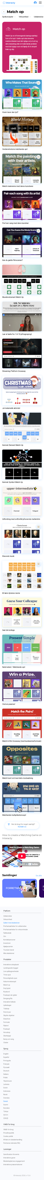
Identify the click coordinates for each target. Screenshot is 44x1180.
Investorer (7, 943)
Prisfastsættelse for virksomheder (15, 929)
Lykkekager (7, 1005)
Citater (5, 1042)
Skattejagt (7, 1036)
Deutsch (6, 1071)
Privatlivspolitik (8, 1133)
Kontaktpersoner (9, 940)
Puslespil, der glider (10, 995)
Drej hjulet (6, 988)
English (5, 1054)
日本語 (5, 1118)
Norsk (5, 1094)
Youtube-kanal (8, 950)
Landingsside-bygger (10, 968)
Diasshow (6, 1019)
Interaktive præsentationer (12, 1164)
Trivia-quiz (7, 975)
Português (7, 1061)
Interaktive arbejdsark (11, 964)
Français (6, 1064)
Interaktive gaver (9, 1158)
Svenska (6, 1098)
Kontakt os (22, 827)
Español (6, 1057)
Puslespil (6, 1029)
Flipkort (6, 1025)
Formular (6, 1022)
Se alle (39, 876)
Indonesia (6, 1091)
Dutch (5, 1088)
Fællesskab (7, 933)
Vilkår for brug (8, 1129)
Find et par (7, 1012)
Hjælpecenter (8, 946)
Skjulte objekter (8, 1015)
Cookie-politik (8, 1136)
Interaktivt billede (9, 1002)
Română (6, 1108)
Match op (6, 985)
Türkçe (5, 1111)
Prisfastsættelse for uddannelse (14, 926)
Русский (6, 1067)
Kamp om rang (8, 1039)
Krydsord (6, 992)
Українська (7, 1081)
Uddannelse (7, 916)
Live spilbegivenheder (11, 971)
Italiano (6, 1074)
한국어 (5, 1115)
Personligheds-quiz (10, 978)
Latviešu (6, 1084)
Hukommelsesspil (9, 981)
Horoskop (6, 1032)
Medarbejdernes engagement (14, 1161)
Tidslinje (6, 1009)
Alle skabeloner (8, 953)
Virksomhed (7, 919)
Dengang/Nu (7, 998)
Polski (5, 1077)
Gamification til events (11, 1154)
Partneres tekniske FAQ (11, 1143)
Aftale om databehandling (12, 1140)
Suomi (5, 1105)
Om (4, 936)
